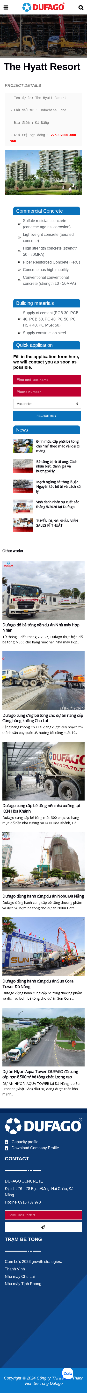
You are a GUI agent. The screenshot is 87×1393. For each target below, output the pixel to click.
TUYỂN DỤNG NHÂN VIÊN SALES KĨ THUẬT (57, 523)
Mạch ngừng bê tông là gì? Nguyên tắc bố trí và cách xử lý (58, 487)
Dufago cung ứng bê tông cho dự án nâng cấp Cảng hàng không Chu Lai (42, 718)
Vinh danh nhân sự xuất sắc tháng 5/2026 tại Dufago (57, 504)
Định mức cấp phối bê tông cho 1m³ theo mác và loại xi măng (58, 446)
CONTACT (17, 1158)
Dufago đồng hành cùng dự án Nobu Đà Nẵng (43, 896)
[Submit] (43, 1227)
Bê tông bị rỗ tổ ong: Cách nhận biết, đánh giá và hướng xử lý (56, 466)
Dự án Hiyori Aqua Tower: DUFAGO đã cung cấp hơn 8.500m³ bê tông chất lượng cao (40, 1074)
